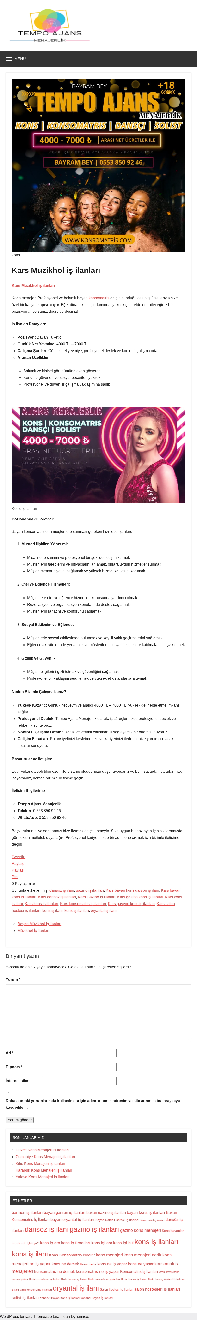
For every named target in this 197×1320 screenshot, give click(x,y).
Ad (9, 1053)
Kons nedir (88, 1264)
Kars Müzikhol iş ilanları (33, 285)
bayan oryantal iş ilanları (72, 1219)
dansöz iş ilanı (61, 890)
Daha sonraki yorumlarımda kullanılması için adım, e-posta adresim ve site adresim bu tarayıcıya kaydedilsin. (93, 1104)
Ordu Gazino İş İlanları (134, 1279)
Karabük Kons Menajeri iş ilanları (44, 1170)
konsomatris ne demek (54, 1271)
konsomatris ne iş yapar (97, 1271)
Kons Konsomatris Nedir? (72, 1255)
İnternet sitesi (18, 1081)
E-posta (14, 1067)
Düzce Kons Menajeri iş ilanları (42, 1150)
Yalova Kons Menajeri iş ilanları (42, 1177)
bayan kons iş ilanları (146, 1212)
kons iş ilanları (76, 910)
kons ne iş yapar (112, 1264)
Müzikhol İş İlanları (33, 931)
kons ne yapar (141, 1264)
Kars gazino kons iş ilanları (140, 897)
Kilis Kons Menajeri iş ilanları (40, 1163)
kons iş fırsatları (75, 1243)
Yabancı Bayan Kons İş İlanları (60, 1298)
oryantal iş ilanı (104, 910)
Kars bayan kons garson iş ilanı (132, 890)
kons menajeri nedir (142, 1255)
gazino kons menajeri (140, 1230)
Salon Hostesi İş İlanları (116, 1289)
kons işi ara (101, 1243)
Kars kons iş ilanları (41, 904)
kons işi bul (123, 1243)
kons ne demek (65, 1264)
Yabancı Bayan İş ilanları (96, 1298)
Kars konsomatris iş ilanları (83, 904)
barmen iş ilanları (27, 1212)
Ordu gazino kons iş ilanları (104, 1279)
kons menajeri (109, 1255)
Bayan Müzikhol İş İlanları (39, 924)
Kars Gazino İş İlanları (96, 897)
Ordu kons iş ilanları (160, 1279)
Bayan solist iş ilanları (152, 1220)
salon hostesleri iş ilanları (157, 1289)
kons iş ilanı (52, 910)
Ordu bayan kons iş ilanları (44, 1279)
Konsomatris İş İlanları (139, 1271)
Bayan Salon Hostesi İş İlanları (117, 1220)
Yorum (13, 980)
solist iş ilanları (25, 1298)
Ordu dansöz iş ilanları (74, 1279)
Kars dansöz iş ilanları (57, 897)
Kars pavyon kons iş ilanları (131, 904)
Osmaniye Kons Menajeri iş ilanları (45, 1157)
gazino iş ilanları (90, 890)
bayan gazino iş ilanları (106, 1212)
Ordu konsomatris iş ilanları (36, 1289)
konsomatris (99, 298)
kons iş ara (50, 1243)
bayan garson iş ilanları (65, 1212)
